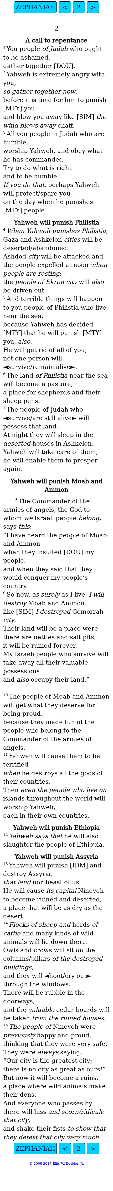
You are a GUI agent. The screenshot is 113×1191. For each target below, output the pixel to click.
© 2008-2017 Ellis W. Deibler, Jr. (56, 1163)
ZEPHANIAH (35, 7)
